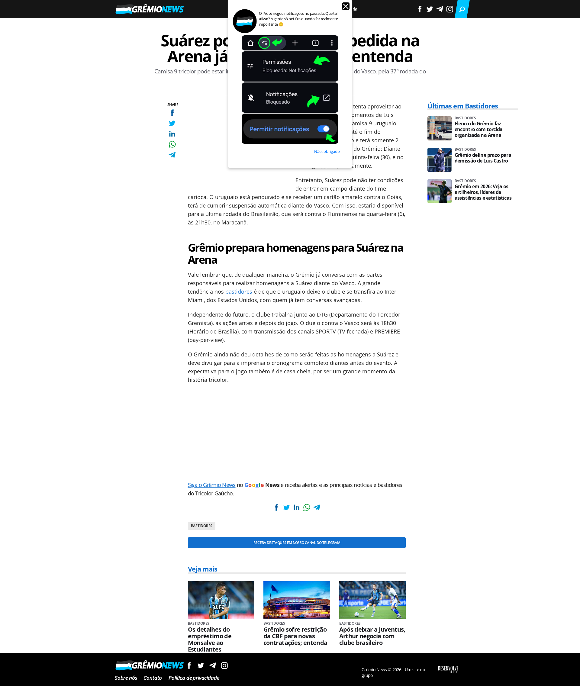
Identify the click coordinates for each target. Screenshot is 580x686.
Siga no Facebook (189, 665)
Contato (152, 677)
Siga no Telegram (212, 665)
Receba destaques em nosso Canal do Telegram (296, 542)
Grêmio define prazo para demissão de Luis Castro (483, 158)
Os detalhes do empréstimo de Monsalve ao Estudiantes (210, 639)
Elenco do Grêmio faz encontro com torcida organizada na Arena (479, 129)
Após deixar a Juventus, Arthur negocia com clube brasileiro (372, 636)
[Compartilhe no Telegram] (172, 155)
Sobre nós (126, 677)
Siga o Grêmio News (212, 484)
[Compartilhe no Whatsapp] (172, 144)
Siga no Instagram (224, 665)
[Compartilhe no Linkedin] (172, 133)
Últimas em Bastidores (462, 105)
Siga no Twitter (201, 665)
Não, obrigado (327, 151)
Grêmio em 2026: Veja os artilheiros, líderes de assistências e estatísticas (483, 192)
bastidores (238, 291)
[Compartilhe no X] (172, 123)
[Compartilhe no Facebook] (172, 112)
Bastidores (202, 525)
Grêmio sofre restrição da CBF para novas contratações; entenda (295, 636)
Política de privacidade (194, 677)
